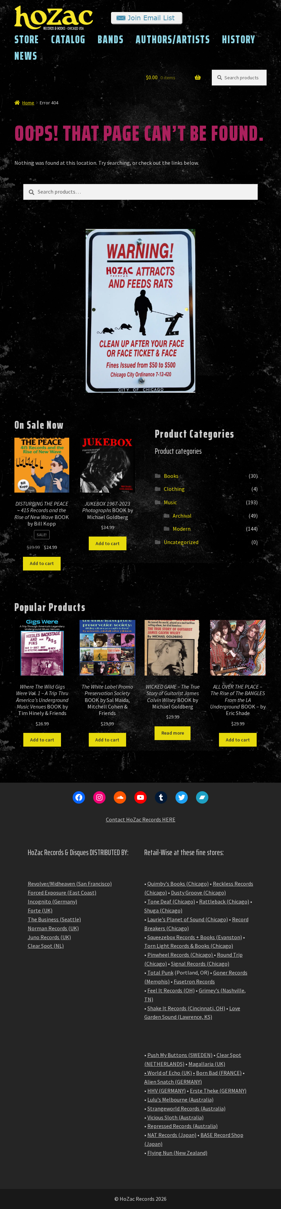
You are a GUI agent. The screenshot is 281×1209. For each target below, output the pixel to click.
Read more (172, 733)
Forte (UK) (40, 910)
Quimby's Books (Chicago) (178, 883)
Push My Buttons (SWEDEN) (179, 1054)
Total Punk (160, 972)
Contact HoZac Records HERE (140, 819)
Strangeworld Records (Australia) (186, 1108)
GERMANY (188, 1081)
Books (171, 475)
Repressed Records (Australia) (182, 1125)
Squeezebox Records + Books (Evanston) (194, 937)
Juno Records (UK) (49, 937)
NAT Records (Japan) (171, 1134)
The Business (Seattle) (54, 919)
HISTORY (239, 39)
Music (170, 502)
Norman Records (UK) (53, 928)
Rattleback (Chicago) (224, 901)
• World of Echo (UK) (168, 1072)
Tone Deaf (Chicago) (171, 901)
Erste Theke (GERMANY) (218, 1090)
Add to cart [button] (42, 563)
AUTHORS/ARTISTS (173, 39)
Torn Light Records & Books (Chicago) (188, 945)
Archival (182, 515)
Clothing (174, 488)
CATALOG (68, 39)
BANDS (111, 39)
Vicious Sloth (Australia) (175, 1117)
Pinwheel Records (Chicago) (180, 954)
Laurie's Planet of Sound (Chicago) (187, 919)
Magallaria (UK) (206, 1063)
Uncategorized (181, 542)
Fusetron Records (194, 981)
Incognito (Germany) (52, 901)
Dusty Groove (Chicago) (198, 892)
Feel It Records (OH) (171, 990)
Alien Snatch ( (160, 1081)
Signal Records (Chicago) (200, 963)
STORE (26, 39)
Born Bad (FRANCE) (219, 1072)
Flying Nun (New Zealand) (177, 1152)
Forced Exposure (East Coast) (62, 892)
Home (28, 103)
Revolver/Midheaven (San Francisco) (70, 883)
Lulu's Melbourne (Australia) (180, 1099)
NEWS (25, 56)
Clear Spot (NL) (46, 945)
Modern (182, 528)
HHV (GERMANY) (166, 1090)
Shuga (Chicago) (163, 910)
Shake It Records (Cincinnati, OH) (186, 1008)
